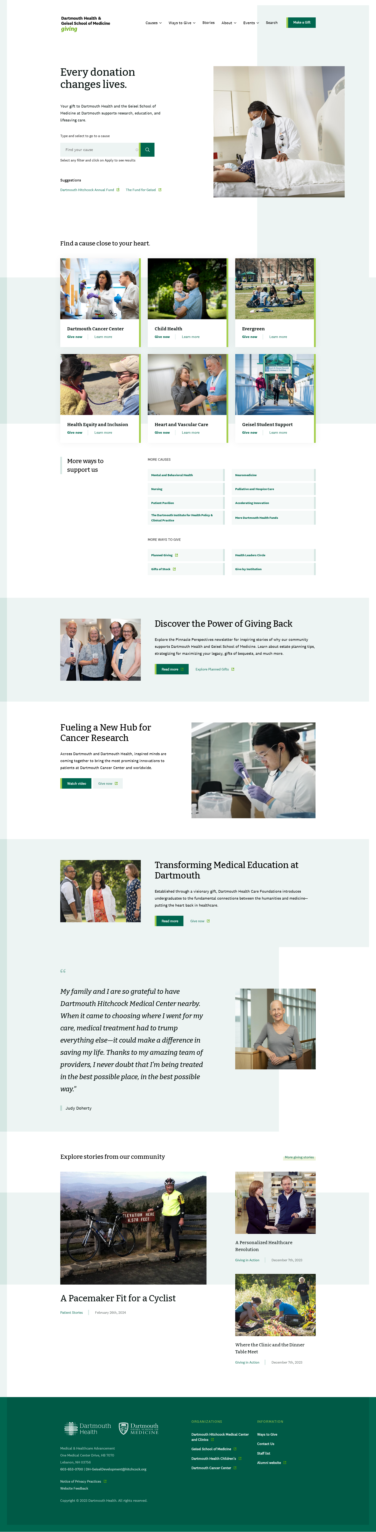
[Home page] (111, 1429)
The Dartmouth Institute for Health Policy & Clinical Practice (182, 517)
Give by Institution (248, 569)
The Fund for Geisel (141, 190)
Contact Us (265, 1443)
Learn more (103, 336)
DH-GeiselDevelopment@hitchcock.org (116, 1469)
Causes (152, 22)
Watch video (76, 783)
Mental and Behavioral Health (172, 475)
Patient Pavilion (162, 503)
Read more (170, 669)
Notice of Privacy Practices (80, 1481)
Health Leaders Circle (250, 555)
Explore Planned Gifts (212, 669)
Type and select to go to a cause (85, 136)
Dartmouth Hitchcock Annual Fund (87, 190)
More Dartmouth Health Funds (256, 518)
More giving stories (299, 1157)
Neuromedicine (246, 475)
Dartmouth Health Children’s (213, 1458)
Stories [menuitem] (208, 22)
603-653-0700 (71, 1469)
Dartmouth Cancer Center (211, 1468)
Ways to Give (180, 22)
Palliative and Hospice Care (254, 489)
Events (249, 22)
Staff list (263, 1453)
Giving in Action (247, 1260)
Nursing (156, 489)
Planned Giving (162, 555)
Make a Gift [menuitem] (302, 22)
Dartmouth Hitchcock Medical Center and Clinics (220, 1437)
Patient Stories (71, 1312)
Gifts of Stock (160, 569)
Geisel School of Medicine (211, 1449)
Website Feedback (74, 1488)
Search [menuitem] (272, 22)
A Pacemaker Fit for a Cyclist (118, 1298)
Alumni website (269, 1462)
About (227, 22)
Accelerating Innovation (252, 503)
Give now (105, 783)
